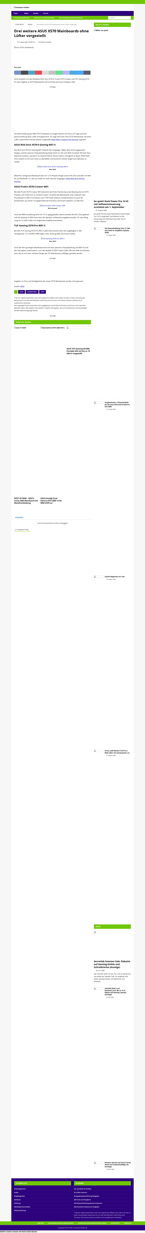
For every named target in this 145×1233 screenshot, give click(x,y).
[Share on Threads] (87, 73)
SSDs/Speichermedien (22, 1207)
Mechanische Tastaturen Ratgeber (86, 1207)
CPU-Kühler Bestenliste (21, 18)
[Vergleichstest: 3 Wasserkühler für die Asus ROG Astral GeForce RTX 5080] (98, 486)
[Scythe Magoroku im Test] (98, 660)
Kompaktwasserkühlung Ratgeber (86, 1196)
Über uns (40, 1223)
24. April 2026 (110, 1169)
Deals (98, 926)
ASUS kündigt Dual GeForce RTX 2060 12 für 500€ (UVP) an (51, 500)
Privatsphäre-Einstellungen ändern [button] (60, 1223)
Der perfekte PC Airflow (82, 1189)
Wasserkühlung (20, 1210)
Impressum (127, 1223)
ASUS (22, 286)
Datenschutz (115, 1223)
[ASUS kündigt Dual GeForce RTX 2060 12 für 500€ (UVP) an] (52, 411)
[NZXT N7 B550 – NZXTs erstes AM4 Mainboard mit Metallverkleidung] (26, 411)
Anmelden (19, 517)
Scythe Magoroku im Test (115, 576)
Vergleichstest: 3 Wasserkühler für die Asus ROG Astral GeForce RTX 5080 (117, 404)
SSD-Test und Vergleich (82, 1200)
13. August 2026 (111, 755)
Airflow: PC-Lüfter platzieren (44, 18)
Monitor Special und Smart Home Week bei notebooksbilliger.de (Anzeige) (118, 1164)
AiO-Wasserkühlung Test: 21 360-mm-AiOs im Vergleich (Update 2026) (117, 230)
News (26, 13)
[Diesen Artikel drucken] (52, 73)
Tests (16, 13)
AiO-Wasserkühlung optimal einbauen (88, 1203)
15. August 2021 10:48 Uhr (26, 42)
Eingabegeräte (19, 1196)
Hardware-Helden (45, 42)
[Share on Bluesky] (80, 73)
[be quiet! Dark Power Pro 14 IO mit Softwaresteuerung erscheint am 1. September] (112, 114)
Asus (21, 292)
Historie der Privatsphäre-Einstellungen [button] (92, 1223)
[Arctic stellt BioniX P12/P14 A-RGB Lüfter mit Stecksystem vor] (98, 834)
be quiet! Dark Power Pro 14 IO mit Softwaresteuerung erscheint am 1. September (111, 204)
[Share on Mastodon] (66, 73)
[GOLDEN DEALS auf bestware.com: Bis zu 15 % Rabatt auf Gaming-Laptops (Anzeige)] (98, 1072)
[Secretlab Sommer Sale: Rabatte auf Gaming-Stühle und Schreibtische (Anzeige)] (112, 945)
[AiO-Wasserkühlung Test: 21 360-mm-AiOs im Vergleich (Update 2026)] (98, 312)
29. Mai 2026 (110, 997)
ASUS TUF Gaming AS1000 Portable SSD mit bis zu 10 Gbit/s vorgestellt (78, 351)
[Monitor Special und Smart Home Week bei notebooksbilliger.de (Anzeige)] (98, 1165)
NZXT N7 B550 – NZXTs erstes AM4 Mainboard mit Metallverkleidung (26, 500)
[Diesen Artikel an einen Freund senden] (45, 73)
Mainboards (32, 292)
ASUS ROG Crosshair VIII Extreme (64, 139)
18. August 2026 (111, 579)
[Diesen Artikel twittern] (24, 73)
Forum (45, 13)
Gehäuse (17, 1200)
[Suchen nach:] (119, 17)
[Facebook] (132, 2)
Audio (16, 1192)
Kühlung (17, 1203)
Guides (35, 13)
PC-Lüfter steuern (80, 1192)
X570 (42, 292)
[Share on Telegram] (73, 73)
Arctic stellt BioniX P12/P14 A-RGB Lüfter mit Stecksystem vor (117, 752)
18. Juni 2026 (100, 970)
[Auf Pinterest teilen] (38, 73)
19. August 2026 (111, 409)
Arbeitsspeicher (20, 1189)
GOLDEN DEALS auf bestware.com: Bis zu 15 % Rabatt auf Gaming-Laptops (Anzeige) (115, 991)
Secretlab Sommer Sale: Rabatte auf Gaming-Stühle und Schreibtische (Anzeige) (112, 964)
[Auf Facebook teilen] (17, 73)
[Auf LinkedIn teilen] (31, 73)
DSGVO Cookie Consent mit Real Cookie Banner (18, 1232)
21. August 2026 (101, 210)
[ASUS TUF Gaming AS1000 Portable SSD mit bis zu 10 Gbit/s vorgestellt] (79, 337)
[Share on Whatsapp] (59, 73)
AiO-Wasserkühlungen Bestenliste (71, 18)
